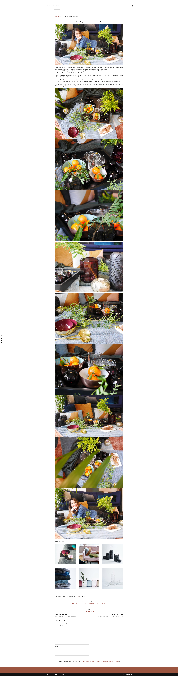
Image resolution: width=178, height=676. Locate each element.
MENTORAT (96, 6)
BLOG (103, 6)
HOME (73, 6)
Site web (57, 652)
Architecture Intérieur (84, 6)
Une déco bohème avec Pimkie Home (66, 615)
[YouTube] (89, 611)
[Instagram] (84, 611)
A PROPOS (126, 6)
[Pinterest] (86, 611)
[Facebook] (91, 611)
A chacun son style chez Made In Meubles (110, 615)
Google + (103, 603)
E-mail (57, 646)
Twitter (86, 603)
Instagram (97, 603)
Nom (56, 641)
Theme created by (127, 674)
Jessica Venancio (52, 674)
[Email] (93, 611)
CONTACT (109, 6)
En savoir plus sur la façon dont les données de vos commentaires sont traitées (100, 661)
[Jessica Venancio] (55, 6)
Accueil (57, 16)
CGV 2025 (61, 674)
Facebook (74, 603)
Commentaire (59, 625)
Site (78, 596)
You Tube (81, 603)
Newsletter (118, 6)
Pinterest (91, 603)
